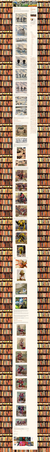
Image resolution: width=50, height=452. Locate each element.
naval (31, 107)
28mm (31, 58)
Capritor (31, 73)
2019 (31, 48)
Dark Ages (32, 78)
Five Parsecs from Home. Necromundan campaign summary (32, 10)
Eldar (30, 82)
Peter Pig (35, 112)
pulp (32, 115)
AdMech (33, 61)
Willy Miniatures (34, 131)
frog (34, 86)
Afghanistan (35, 61)
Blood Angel (35, 71)
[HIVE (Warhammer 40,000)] (26, 441)
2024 (31, 44)
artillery (31, 65)
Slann (31, 123)
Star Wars (23, 118)
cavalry (35, 73)
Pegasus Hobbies (32, 112)
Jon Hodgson (33, 98)
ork (35, 111)
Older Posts (28, 430)
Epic (35, 82)
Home (21, 430)
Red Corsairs (32, 116)
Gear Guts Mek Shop (34, 87)
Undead (33, 128)
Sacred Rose (34, 119)
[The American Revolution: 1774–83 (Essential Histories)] (18, 440)
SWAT (33, 126)
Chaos (34, 74)
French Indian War (31, 86)
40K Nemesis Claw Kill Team (18, 320)
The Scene (31, 127)
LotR (34, 101)
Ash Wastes (35, 65)
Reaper (35, 115)
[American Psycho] (26, 445)
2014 (31, 52)
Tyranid (31, 128)
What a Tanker (31, 131)
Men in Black (34, 103)
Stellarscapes (31, 126)
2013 (31, 53)
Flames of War (32, 84)
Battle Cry (35, 67)
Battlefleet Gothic (34, 69)
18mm (35, 57)
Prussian (31, 115)
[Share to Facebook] (22, 428)
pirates (32, 113)
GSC (32, 92)
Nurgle (31, 110)
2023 (31, 45)
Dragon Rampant (34, 80)
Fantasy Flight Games (33, 83)
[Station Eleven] (15, 445)
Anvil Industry (33, 64)
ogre (32, 110)
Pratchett (33, 114)
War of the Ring (32, 130)
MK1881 (35, 104)
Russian (31, 119)
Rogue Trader (34, 118)
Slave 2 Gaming (34, 123)
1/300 (30, 57)
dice (35, 79)
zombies (35, 132)
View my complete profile (32, 24)
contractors (35, 76)
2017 (31, 50)
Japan (30, 98)
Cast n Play (33, 73)
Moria (30, 106)
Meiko (31, 103)
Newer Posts (15, 430)
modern (31, 105)
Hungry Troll (31, 95)
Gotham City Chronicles (32, 89)
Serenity (35, 121)
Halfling (35, 92)
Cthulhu (34, 77)
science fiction (21, 118)
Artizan (33, 65)
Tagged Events (35, 126)
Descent (33, 79)
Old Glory (34, 110)
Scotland (32, 121)
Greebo (30, 91)
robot (30, 118)
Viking (34, 129)
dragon (31, 80)
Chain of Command (31, 74)
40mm (35, 59)
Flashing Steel (35, 84)
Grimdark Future (34, 91)
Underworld (35, 128)
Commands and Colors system (17, 118)
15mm (32, 57)
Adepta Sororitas (34, 60)
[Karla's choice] (32, 445)
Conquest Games (32, 76)
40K (33, 59)
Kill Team (33, 99)
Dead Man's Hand (35, 78)
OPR (32, 111)
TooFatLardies (34, 127)
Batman (33, 67)
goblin (33, 88)
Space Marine (31, 124)
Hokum (33, 94)
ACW (30, 60)
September (32, 39)
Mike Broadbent (31, 104)
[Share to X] (22, 117)
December (32, 34)
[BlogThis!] (21, 117)
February (32, 43)
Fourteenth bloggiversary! (34, 36)
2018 (31, 49)
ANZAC (35, 64)
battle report (34, 68)
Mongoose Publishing (34, 105)
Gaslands (31, 87)
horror (35, 94)
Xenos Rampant (33, 132)
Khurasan (31, 99)
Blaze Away (33, 71)
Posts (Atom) (17, 431)
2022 (31, 46)
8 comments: (19, 428)
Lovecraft (31, 102)
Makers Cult (33, 102)
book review (35, 72)
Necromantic (34, 107)
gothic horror (31, 90)
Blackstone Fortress (32, 70)
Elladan (33, 82)
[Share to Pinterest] (23, 117)
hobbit (31, 94)
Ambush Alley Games (32, 63)
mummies (33, 106)
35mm (34, 58)
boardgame (31, 72)
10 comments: (19, 117)
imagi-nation (35, 95)
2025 (31, 33)
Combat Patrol (31, 75)
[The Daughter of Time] (23, 445)
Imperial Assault (34, 96)
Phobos (31, 113)
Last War (33, 100)
